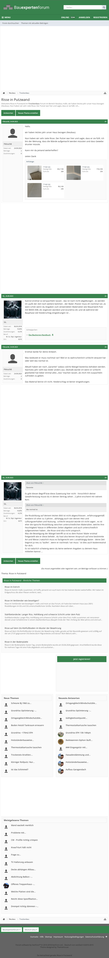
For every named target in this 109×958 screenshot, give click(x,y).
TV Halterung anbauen (22, 862)
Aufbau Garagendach (76, 769)
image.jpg (46, 167)
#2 (106, 296)
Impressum (58, 936)
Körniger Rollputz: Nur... (23, 762)
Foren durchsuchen (10, 23)
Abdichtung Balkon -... (22, 876)
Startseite (34, 936)
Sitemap (48, 936)
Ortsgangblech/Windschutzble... (26, 718)
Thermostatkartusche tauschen (26, 747)
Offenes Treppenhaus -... (23, 884)
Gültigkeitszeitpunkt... (76, 718)
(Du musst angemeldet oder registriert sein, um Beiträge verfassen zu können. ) (74, 568)
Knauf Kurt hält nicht (21, 847)
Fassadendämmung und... (78, 754)
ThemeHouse (62, 947)
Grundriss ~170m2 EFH (22, 732)
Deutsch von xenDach (78, 945)
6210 (20, 339)
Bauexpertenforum (11, 929)
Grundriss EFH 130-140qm (78, 732)
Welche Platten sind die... (23, 891)
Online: (68, 17)
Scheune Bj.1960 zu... (21, 703)
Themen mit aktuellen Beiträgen (34, 23)
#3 (106, 347)
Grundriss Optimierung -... (23, 710)
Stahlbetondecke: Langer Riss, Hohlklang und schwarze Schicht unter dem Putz (42, 614)
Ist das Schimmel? (19, 769)
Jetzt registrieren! (81, 659)
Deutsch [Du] (30, 929)
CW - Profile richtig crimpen (24, 840)
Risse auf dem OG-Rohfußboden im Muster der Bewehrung (33, 628)
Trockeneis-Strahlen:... (22, 754)
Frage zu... (16, 854)
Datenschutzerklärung (94, 936)
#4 (106, 478)
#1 (106, 122)
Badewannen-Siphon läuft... (79, 740)
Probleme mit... (18, 832)
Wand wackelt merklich (22, 825)
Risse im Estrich (12, 586)
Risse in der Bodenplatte (16, 641)
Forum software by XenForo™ (39, 945)
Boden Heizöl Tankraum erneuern (27, 725)
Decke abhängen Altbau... (23, 869)
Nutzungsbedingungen (74, 936)
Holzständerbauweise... (22, 740)
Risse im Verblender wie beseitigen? (22, 600)
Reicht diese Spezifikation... (24, 899)
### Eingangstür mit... (76, 747)
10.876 (19, 329)
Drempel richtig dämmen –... (24, 906)
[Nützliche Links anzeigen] (105, 93)
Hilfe (42, 936)
